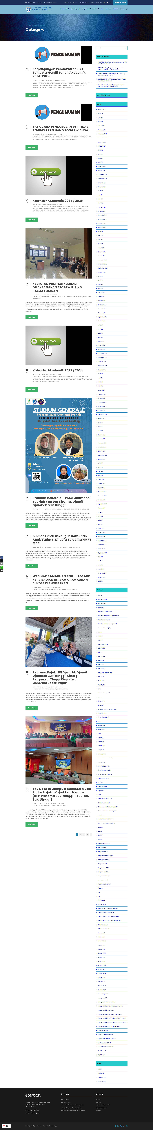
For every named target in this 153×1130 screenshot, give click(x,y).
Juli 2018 (100, 463)
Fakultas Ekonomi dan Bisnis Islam (71, 1108)
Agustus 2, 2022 (38, 803)
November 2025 (102, 138)
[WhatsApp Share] (1, 567)
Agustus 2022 (101, 272)
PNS (99, 892)
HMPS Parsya (101, 746)
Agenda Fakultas (45, 206)
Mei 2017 (100, 520)
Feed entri (101, 1073)
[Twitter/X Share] (1, 560)
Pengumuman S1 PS (53, 87)
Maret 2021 (101, 341)
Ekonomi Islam (45, 589)
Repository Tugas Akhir (103, 1105)
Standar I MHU (102, 941)
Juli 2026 (100, 113)
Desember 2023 (102, 215)
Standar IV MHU (102, 973)
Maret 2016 (101, 569)
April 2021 (100, 337)
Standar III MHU (102, 965)
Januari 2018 (101, 488)
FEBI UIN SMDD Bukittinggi (56, 80)
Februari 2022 (101, 296)
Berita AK (50, 82)
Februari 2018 (101, 483)
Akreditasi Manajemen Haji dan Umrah (108, 616)
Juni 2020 (100, 378)
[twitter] (124, 1126)
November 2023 (102, 219)
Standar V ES (101, 981)
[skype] (121, 1126)
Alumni (100, 632)
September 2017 (102, 504)
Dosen (100, 697)
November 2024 (102, 178)
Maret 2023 (101, 248)
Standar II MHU (102, 953)
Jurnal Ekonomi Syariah (104, 770)
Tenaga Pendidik (102, 998)
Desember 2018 (102, 443)
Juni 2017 (100, 516)
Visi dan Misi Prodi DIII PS (104, 1042)
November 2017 (102, 496)
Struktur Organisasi (103, 994)
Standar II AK (101, 945)
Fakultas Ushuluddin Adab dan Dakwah (73, 1111)
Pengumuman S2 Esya (66, 87)
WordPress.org (102, 1081)
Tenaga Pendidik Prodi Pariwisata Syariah (109, 1026)
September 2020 (102, 366)
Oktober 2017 (101, 500)
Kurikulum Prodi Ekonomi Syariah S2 (107, 807)
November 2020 (102, 357)
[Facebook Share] (1, 557)
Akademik (96, 9)
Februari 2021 (101, 345)
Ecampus (98, 1099)
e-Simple (75, 2)
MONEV (116, 9)
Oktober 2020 (102, 361)
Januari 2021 (101, 349)
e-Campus (68, 2)
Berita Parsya (45, 84)
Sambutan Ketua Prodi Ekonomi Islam (108, 916)
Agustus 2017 (101, 508)
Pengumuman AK (81, 84)
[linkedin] (118, 1126)
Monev (100, 831)
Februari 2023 (101, 252)
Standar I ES (101, 937)
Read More (31, 95)
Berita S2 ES (62, 84)
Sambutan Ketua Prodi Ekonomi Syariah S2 (110, 920)
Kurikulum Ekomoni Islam (105, 798)
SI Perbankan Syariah (103, 929)
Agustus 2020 (102, 370)
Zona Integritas (75, 9)
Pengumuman (71, 84)
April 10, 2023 (37, 587)
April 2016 (100, 565)
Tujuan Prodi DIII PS (103, 1030)
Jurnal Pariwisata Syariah (105, 774)
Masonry (100, 827)
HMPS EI (100, 733)
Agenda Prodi (56, 206)
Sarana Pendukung (103, 925)
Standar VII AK (102, 990)
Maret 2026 (101, 126)
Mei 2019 (100, 431)
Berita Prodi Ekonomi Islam (62, 208)
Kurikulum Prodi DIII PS (104, 803)
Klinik (99, 794)
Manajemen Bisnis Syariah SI (106, 819)
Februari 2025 (101, 166)
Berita (122, 9)
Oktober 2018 (101, 451)
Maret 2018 (101, 479)
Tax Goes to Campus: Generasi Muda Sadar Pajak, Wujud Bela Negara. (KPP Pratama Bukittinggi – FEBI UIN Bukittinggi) (62, 794)
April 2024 (100, 203)
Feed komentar (102, 1077)
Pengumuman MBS (67, 85)
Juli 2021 (100, 325)
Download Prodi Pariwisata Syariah (107, 709)
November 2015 (102, 573)
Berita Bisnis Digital (60, 82)
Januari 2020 (101, 398)
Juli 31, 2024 (36, 134)
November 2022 (102, 264)
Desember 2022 (102, 260)
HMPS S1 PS (101, 750)
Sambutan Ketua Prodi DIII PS (106, 912)
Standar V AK (101, 977)
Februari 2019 (101, 435)
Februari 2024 (102, 207)
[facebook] (115, 1126)
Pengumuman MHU (79, 85)
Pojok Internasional (96, 2)
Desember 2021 (102, 305)
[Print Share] (1, 570)
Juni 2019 (100, 427)
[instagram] (110, 2)
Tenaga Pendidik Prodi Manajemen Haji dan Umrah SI (112, 1022)
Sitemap (98, 1111)
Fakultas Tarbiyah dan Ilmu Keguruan (72, 1105)
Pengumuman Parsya (39, 87)
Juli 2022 (100, 276)
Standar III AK (101, 957)
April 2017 (100, 524)
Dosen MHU (101, 701)
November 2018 (102, 447)
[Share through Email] (1, 563)
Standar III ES (101, 961)
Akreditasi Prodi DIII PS (104, 620)
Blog (99, 689)
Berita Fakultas (79, 82)
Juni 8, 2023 (36, 509)
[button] (2, 574)
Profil (67, 9)
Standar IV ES (101, 969)
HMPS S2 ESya (101, 754)
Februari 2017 (101, 532)
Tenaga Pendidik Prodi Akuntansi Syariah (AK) (110, 1006)
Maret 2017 (101, 528)
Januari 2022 (101, 300)
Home (62, 9)
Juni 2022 (100, 280)
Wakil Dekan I (101, 1055)
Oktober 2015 (101, 577)
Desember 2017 (102, 492)
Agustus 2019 (101, 418)
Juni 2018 (100, 467)
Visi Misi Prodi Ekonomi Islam (105, 1047)
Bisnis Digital (101, 685)
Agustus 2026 (102, 109)
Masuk (100, 1069)
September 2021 (102, 317)
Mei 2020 (100, 382)
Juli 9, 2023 (36, 374)
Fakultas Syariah (66, 1102)
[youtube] (107, 2)
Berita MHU (36, 84)
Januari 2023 (101, 256)
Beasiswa (100, 636)
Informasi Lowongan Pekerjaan (106, 758)
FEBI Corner (108, 9)
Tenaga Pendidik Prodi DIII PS (106, 1010)
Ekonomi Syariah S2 (103, 717)
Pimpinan (100, 888)
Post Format (101, 900)
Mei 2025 (100, 158)
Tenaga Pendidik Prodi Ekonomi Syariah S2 (109, 1014)
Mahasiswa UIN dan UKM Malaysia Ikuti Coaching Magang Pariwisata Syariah (111, 74)
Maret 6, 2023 (37, 687)
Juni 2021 (100, 329)
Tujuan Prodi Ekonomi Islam (105, 1034)
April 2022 (100, 288)
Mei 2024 (100, 199)
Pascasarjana (65, 1099)
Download (101, 705)
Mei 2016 (100, 561)
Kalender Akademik (39, 210)
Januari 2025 (101, 170)
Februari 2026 (102, 130)
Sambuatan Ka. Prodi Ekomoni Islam (108, 908)
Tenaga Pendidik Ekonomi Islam (106, 1002)
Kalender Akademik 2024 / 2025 (58, 201)
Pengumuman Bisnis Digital (42, 85)
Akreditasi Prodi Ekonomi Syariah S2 (107, 624)
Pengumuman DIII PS (103, 859)
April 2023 (100, 244)
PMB (102, 9)
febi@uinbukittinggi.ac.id (33, 1113)
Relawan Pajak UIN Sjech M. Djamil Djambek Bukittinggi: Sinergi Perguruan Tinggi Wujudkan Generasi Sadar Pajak (60, 677)
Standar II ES (101, 949)
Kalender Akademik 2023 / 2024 (58, 370)
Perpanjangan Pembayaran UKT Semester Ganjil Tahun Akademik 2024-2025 (59, 72)
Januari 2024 (101, 211)
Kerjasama (63, 805)
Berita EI (70, 82)
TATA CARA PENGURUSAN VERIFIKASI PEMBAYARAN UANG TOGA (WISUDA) (61, 128)
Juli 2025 (100, 150)
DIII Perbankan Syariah (104, 693)
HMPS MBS (101, 738)
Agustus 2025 (101, 146)
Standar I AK (101, 933)
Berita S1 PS (54, 84)
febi (52, 589)
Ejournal (98, 1102)
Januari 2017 (101, 536)
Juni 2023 (100, 235)
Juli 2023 (100, 231)
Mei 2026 (100, 117)
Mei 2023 (100, 239)
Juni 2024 (100, 195)
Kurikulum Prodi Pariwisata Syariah (107, 811)
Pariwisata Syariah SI (103, 843)
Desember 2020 (102, 353)
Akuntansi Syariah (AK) (42, 689)
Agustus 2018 (101, 459)
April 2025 (100, 162)
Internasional (101, 762)
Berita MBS (88, 82)
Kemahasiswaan (66, 589)
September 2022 (102, 268)
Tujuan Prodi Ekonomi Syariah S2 (107, 1038)
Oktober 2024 (102, 183)
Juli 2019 (100, 422)
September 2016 (102, 553)
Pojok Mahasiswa (120, 2)
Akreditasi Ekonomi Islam (105, 611)
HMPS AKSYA (56, 805)
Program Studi (86, 9)
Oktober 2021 (101, 313)
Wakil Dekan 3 (102, 1051)
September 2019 (102, 414)
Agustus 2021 (101, 321)
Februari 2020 (102, 394)
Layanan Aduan (84, 2)
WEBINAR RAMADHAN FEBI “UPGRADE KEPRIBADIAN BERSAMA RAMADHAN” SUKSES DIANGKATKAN (61, 579)
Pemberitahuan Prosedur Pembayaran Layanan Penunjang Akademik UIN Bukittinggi (111, 85)
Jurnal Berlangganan (103, 766)
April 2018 (100, 475)
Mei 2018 (100, 471)
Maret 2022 (101, 292)
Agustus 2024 (102, 187)
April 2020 (100, 386)
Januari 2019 (101, 439)
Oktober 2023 (102, 223)
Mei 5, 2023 (36, 547)
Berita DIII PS (101, 648)
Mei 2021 (100, 333)
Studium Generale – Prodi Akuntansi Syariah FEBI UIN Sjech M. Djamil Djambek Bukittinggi (62, 501)
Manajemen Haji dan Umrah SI (106, 823)
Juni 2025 (100, 154)
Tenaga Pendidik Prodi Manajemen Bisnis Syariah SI (112, 1018)
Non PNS (100, 835)
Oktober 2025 (102, 142)
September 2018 (102, 455)
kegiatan (57, 589)
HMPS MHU (101, 742)
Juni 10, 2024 (37, 204)
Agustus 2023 (101, 227)
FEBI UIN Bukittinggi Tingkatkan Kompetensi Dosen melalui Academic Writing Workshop (111, 68)
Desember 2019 (102, 402)
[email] (104, 2)
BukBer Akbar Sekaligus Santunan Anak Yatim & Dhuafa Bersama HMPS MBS (62, 539)
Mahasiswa (85, 509)
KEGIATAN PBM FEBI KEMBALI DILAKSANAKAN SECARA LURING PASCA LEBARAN (57, 287)
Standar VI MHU (102, 986)
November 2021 (102, 309)
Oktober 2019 (101, 410)
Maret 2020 (101, 390)
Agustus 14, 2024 (38, 80)
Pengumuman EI (56, 85)
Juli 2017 (100, 512)
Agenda (36, 82)
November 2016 (102, 544)
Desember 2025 (102, 134)
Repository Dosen (101, 1108)
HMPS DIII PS (101, 729)
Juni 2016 (100, 557)
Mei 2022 (100, 284)
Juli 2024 (100, 191)
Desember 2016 (102, 540)
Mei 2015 (100, 581)
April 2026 (100, 122)
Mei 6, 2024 (36, 295)
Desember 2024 (102, 174)
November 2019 (102, 406)
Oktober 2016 (101, 549)
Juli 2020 (100, 374)
